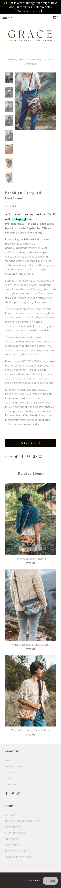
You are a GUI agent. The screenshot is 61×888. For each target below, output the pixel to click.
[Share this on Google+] (34, 457)
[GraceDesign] (30, 34)
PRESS (9, 778)
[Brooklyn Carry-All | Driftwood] (35, 101)
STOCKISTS (11, 772)
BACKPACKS (12, 839)
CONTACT (10, 784)
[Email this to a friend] (40, 457)
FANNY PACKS (13, 845)
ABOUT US (11, 760)
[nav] (10, 17)
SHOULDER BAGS (15, 833)
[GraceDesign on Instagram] (19, 794)
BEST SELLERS (13, 827)
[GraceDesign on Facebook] (7, 794)
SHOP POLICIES (14, 766)
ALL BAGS (10, 815)
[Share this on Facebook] (22, 457)
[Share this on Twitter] (15, 457)
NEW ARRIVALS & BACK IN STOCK (23, 821)
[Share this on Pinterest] (28, 457)
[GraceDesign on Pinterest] (13, 794)
